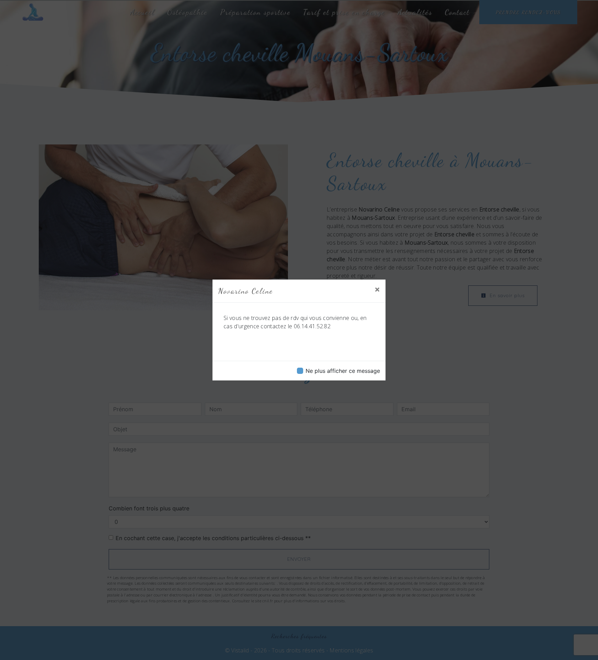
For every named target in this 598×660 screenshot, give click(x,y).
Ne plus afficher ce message (343, 370)
